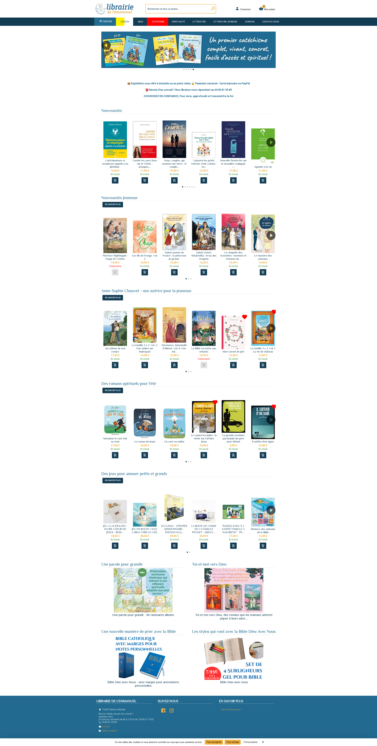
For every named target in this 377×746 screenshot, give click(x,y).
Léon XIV (125, 22)
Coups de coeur (270, 22)
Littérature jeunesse (225, 22)
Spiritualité (178, 22)
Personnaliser (251, 742)
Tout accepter (213, 742)
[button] (272, 53)
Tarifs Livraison (108, 730)
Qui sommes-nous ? (231, 709)
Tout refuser (232, 742)
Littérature (199, 22)
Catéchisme (158, 22)
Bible (140, 22)
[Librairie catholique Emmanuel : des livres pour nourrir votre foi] (115, 15)
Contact (104, 726)
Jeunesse (250, 22)
